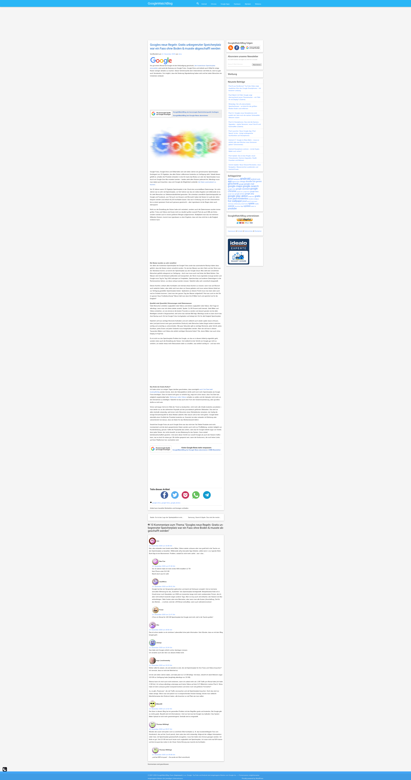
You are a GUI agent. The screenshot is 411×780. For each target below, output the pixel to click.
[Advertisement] (205, 25)
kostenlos (243, 198)
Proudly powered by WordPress (252, 778)
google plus (251, 196)
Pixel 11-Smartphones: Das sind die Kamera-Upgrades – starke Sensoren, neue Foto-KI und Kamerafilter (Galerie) (245, 124)
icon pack (233, 198)
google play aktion (238, 196)
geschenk (233, 183)
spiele (251, 203)
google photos (175, 503)
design (242, 181)
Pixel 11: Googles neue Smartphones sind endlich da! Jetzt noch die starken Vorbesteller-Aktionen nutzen (244, 115)
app (230, 181)
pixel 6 (249, 201)
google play (249, 194)
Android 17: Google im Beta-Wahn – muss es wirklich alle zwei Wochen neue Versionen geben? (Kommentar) (244, 142)
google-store (231, 189)
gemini (259, 181)
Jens (180, 54)
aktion (231, 179)
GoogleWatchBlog (160, 3)
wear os (253, 206)
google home (231, 194)
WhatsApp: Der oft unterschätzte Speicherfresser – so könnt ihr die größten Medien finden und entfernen (243, 106)
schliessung (237, 204)
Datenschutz (248, 231)
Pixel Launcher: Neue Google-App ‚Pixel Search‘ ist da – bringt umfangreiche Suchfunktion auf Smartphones (242, 133)
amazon (237, 179)
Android (204, 4)
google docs (240, 191)
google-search (251, 186)
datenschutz (236, 181)
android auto (255, 179)
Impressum (231, 231)
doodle (249, 181)
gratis (257, 196)
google (241, 184)
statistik (231, 206)
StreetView (237, 206)
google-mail (249, 184)
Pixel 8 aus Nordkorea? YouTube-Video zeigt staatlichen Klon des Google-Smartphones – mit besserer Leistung (245, 88)
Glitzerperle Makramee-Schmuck (194, 778)
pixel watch (254, 201)
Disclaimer (258, 231)
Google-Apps (225, 4)
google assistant (243, 189)
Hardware (237, 4)
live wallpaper (235, 201)
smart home (244, 204)
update (247, 206)
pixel (244, 201)
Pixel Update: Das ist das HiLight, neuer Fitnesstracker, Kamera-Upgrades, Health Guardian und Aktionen (243, 158)
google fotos (166, 503)
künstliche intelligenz (253, 199)
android (245, 178)
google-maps (235, 186)
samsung (230, 204)
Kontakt (239, 231)
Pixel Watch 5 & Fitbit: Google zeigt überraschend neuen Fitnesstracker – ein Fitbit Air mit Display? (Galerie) (244, 97)
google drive (156, 503)
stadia (257, 204)
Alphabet (248, 4)
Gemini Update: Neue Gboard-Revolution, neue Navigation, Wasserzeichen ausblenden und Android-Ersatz (245, 167)
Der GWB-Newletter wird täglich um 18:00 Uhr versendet (242, 59)
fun (253, 181)
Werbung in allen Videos (178, 397)
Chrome (213, 4)
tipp (242, 206)
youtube (232, 208)
